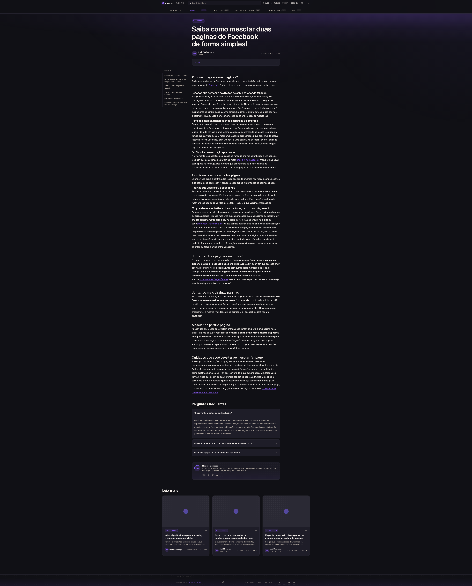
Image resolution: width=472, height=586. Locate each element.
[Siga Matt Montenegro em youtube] (217, 475)
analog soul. (189, 582)
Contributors (256, 582)
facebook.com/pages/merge (213, 279)
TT (294, 582)
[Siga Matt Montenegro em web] (204, 475)
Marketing (198, 21)
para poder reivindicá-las (209, 223)
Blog (246, 582)
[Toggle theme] (308, 3)
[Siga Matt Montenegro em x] (212, 475)
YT (289, 582)
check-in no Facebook (248, 159)
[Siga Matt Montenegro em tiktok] (221, 475)
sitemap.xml (187, 577)
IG (279, 582)
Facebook (214, 85)
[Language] (302, 3)
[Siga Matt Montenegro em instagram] (208, 475)
